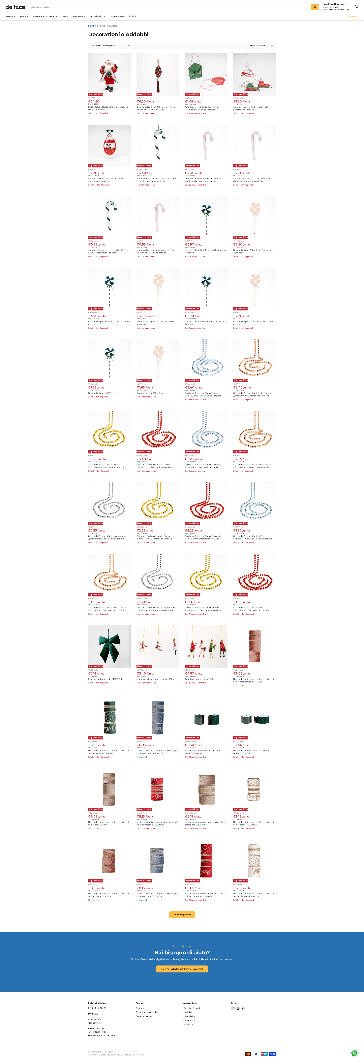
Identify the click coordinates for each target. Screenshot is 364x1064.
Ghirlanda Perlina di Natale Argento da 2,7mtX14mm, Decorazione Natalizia (107, 537)
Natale (23, 16)
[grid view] (268, 45)
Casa (64, 16)
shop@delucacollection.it (104, 1035)
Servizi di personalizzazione (147, 1012)
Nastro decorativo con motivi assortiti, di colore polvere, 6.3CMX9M (156, 895)
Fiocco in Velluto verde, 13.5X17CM (105, 679)
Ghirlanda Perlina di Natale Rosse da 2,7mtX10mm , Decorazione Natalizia (251, 609)
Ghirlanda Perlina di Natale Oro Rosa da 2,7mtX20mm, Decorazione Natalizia (253, 394)
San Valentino (96, 16)
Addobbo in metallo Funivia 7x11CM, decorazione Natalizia (106, 180)
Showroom (140, 1008)
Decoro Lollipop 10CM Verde (102, 393)
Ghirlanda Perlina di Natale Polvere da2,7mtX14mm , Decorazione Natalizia (252, 537)
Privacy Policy (189, 1016)
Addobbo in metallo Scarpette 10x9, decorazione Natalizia (250, 108)
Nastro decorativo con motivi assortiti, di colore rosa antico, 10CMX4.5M (253, 680)
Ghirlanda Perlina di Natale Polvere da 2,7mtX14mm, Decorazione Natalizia (204, 466)
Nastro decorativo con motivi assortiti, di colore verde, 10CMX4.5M (108, 752)
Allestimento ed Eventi (44, 16)
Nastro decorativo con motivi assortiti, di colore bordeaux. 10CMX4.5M (205, 895)
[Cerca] (315, 7)
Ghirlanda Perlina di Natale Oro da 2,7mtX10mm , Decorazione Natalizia (203, 609)
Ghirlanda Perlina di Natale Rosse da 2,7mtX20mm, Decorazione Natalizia (154, 466)
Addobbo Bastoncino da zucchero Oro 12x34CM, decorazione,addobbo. (252, 180)
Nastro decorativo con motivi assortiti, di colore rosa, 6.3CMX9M (108, 895)
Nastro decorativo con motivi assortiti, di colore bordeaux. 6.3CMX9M (156, 823)
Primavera (78, 16)
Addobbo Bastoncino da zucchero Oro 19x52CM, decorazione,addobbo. (204, 180)
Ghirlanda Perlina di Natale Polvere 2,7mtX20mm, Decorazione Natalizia (203, 394)
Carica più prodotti (182, 914)
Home (91, 25)
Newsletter (188, 1024)
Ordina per (95, 45)
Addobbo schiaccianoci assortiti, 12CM (155, 679)
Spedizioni (187, 1012)
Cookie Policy (189, 1020)
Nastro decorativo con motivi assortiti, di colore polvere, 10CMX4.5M (156, 752)
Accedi (354, 16)
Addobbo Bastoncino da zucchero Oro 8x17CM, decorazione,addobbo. (155, 251)
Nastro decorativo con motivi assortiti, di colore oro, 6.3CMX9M (205, 823)
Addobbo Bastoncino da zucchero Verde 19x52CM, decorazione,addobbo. (156, 180)
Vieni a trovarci (94, 1022)
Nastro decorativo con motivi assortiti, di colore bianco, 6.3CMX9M (253, 823)
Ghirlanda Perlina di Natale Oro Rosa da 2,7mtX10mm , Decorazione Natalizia (108, 609)
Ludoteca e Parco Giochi (122, 16)
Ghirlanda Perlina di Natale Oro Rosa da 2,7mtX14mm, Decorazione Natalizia (253, 466)
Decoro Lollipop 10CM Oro (149, 393)
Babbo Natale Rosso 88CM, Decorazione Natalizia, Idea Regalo (108, 108)
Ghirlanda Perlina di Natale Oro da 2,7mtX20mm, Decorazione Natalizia (106, 466)
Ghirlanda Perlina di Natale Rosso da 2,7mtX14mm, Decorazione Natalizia (203, 537)
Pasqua (10, 16)
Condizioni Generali (191, 1008)
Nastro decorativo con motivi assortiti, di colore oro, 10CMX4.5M (108, 823)
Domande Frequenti (144, 1016)
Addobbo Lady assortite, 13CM (200, 679)
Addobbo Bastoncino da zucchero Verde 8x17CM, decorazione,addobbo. (108, 251)
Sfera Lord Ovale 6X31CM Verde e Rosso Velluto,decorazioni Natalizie (156, 108)
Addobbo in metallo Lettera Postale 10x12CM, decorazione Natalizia (202, 108)
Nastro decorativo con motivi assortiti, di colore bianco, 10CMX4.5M (253, 895)
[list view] (272, 45)
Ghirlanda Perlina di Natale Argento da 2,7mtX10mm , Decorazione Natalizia (155, 609)
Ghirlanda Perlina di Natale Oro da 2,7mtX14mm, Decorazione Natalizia (154, 537)
